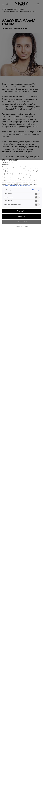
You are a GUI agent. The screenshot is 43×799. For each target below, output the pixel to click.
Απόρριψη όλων (21, 211)
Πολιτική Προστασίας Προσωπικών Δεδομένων (16, 185)
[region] (21, 479)
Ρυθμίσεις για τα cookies (21, 226)
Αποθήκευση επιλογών (21, 221)
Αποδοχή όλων (22, 216)
